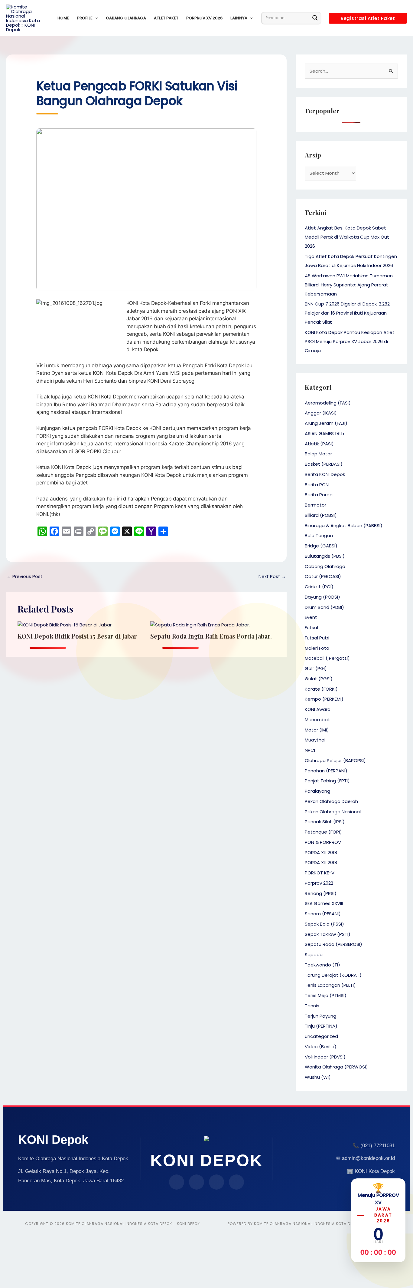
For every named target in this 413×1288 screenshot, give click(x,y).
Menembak (317, 719)
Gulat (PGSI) (319, 678)
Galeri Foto (317, 648)
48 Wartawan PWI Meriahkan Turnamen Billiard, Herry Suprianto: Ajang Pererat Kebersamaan (349, 284)
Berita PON (317, 484)
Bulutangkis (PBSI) (325, 556)
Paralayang (317, 791)
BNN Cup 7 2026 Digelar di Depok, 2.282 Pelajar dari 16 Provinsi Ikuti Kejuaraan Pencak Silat (347, 313)
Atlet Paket (166, 18)
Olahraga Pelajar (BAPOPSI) (335, 760)
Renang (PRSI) (321, 893)
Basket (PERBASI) (324, 464)
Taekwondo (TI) (322, 965)
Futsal (311, 627)
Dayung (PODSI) (322, 597)
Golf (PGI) (316, 668)
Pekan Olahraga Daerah (331, 801)
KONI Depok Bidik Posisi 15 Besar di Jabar (77, 636)
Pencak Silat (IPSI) (325, 821)
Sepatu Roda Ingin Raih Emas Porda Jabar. (211, 636)
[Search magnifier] (315, 18)
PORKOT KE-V (319, 873)
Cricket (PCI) (319, 586)
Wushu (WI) (318, 1077)
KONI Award (317, 709)
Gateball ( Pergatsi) (327, 658)
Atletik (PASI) (319, 444)
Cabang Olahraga (126, 18)
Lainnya (238, 18)
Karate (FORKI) (321, 689)
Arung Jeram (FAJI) (326, 423)
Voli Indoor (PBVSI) (325, 1057)
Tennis (312, 1005)
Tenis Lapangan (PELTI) (330, 985)
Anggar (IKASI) (321, 413)
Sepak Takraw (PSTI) (327, 934)
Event (311, 617)
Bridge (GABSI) (321, 546)
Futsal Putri (317, 638)
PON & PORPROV (323, 842)
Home (63, 18)
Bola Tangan (319, 535)
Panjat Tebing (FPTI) (327, 781)
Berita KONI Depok (325, 474)
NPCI (310, 750)
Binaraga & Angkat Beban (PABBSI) (343, 525)
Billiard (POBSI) (321, 515)
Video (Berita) (321, 1046)
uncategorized (321, 1036)
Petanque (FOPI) (323, 832)
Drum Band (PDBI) (324, 607)
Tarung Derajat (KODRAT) (333, 975)
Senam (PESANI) (323, 913)
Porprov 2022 (319, 883)
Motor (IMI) (317, 730)
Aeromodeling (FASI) (328, 403)
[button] (95, 18)
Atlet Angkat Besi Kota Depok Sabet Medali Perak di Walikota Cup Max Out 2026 (347, 237)
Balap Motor (318, 454)
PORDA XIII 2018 (321, 852)
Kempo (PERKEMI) (324, 699)
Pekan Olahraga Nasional (333, 811)
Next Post (272, 576)
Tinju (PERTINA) (321, 1026)
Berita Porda (319, 494)
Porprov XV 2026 (204, 18)
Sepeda (314, 954)
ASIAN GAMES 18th (324, 433)
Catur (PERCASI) (323, 576)
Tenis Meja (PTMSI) (325, 995)
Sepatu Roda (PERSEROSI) (333, 944)
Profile (85, 18)
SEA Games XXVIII (324, 903)
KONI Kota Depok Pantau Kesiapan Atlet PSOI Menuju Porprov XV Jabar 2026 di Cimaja (350, 341)
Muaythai (315, 740)
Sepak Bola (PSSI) (324, 924)
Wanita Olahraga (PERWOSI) (336, 1067)
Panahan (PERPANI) (326, 771)
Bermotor (315, 505)
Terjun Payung (320, 1016)
